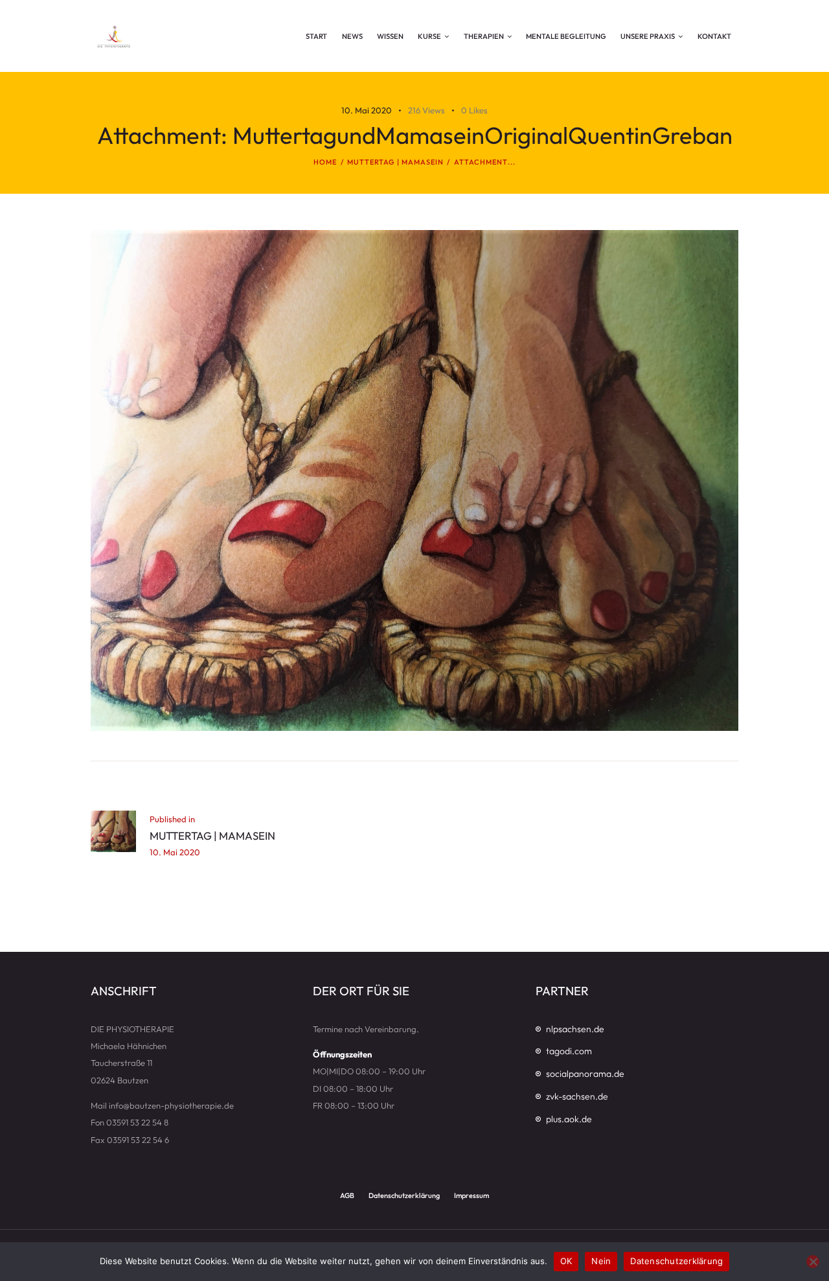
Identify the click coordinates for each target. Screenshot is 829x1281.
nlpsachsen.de (575, 1029)
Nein (601, 1261)
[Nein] (812, 1261)
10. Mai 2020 (366, 110)
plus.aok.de (569, 1119)
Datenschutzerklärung (676, 1261)
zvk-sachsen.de (577, 1096)
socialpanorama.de (585, 1073)
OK (566, 1261)
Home (325, 162)
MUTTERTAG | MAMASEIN (395, 162)
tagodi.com (569, 1051)
